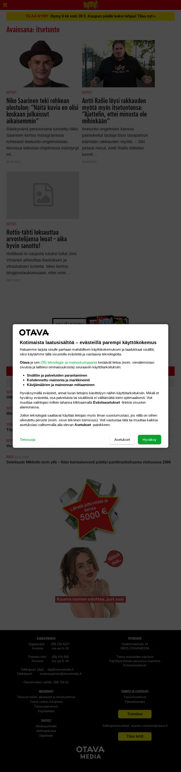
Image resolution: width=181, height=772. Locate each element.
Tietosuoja (27, 440)
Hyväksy (149, 440)
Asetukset (122, 440)
